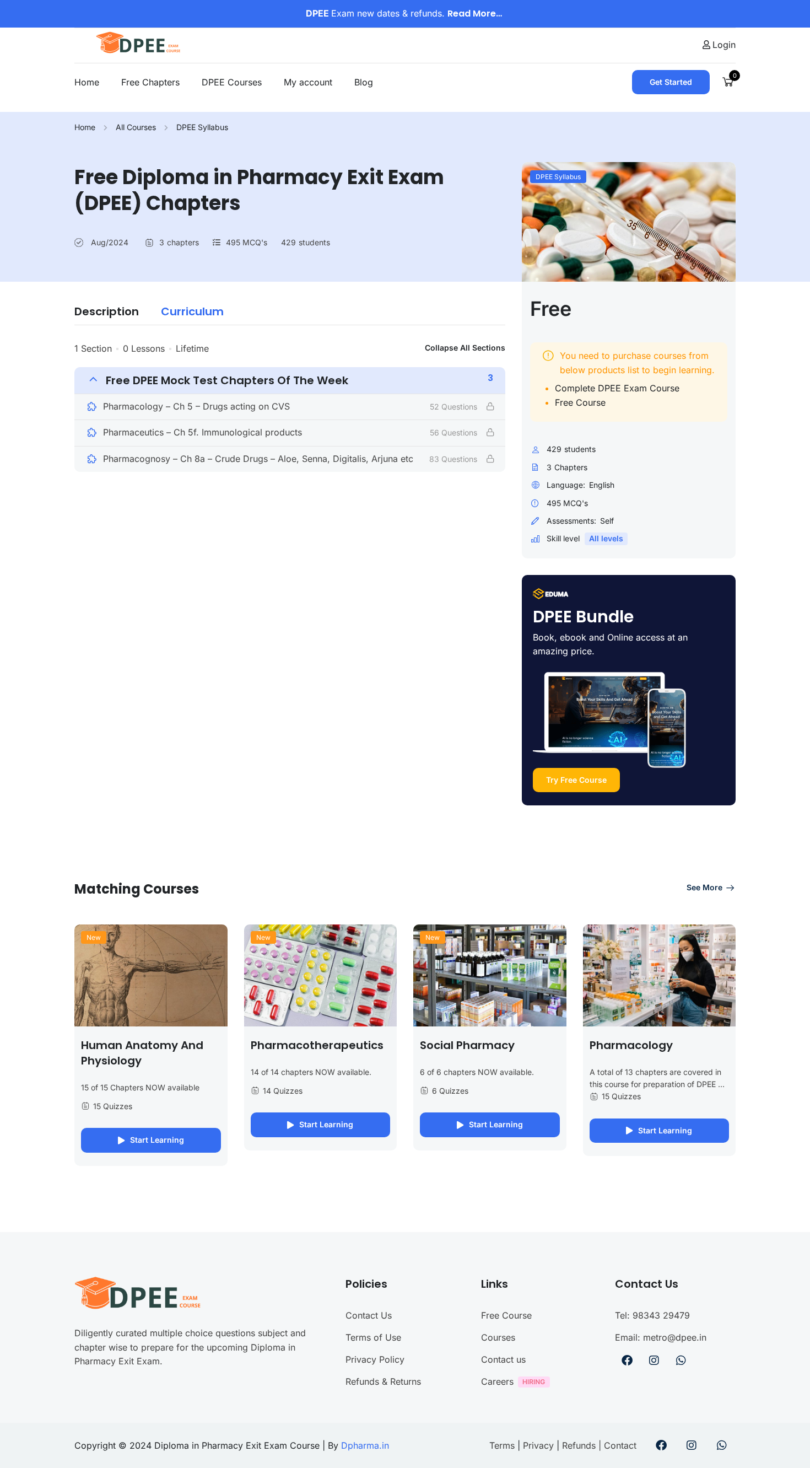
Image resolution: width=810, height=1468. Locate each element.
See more (704, 887)
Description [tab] (106, 311)
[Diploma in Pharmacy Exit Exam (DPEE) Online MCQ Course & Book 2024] (142, 44)
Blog (363, 82)
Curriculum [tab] (192, 311)
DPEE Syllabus (202, 127)
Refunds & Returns (383, 1381)
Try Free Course (576, 779)
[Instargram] (654, 1360)
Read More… (475, 13)
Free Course (580, 402)
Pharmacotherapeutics (317, 1045)
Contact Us (368, 1315)
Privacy (538, 1445)
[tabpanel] (289, 407)
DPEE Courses (232, 82)
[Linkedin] (681, 1360)
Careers (497, 1381)
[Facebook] (627, 1360)
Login (724, 44)
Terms (503, 1445)
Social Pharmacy (467, 1045)
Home (86, 82)
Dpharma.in (365, 1445)
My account (308, 82)
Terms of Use (373, 1337)
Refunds (579, 1445)
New (94, 937)
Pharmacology (631, 1045)
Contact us (503, 1359)
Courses (498, 1337)
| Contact (616, 1445)
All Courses (136, 127)
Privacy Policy (374, 1359)
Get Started (671, 82)
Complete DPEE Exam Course (617, 388)
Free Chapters (150, 82)
